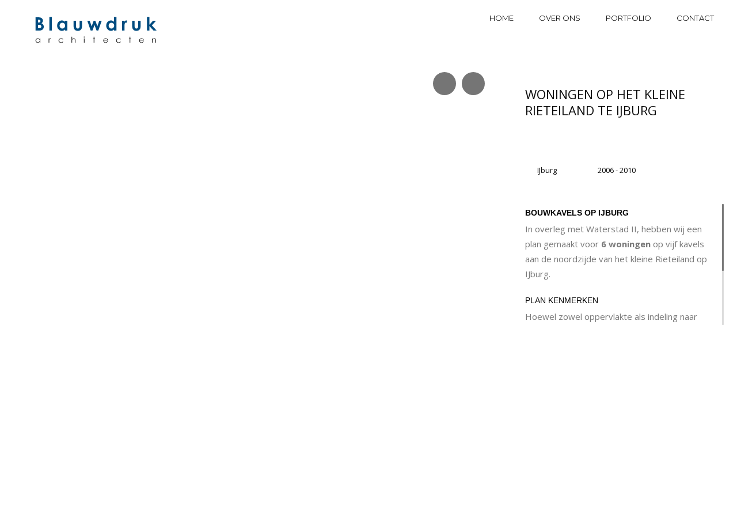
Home (501, 17)
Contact (695, 17)
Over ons (559, 17)
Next (467, 299)
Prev (28, 299)
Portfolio (628, 17)
